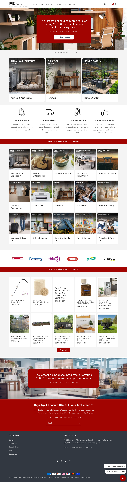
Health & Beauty (106, 206)
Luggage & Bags (18, 238)
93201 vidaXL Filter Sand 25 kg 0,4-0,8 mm (41, 301)
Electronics (38, 206)
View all (63, 350)
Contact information (41, 477)
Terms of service (54, 477)
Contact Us (13, 454)
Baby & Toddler (62, 173)
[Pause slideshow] (77, 52)
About (11, 450)
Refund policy (75, 477)
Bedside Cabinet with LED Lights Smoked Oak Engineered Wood (85, 301)
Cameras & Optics (107, 173)
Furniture (52, 98)
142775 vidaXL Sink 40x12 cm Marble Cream (84, 338)
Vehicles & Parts (106, 238)
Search (11, 440)
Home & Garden (91, 98)
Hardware (81, 206)
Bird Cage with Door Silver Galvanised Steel (19, 337)
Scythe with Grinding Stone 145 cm (18, 301)
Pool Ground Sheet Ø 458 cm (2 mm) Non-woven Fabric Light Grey (62, 293)
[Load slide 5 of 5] (66, 52)
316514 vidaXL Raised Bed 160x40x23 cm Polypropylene (40, 338)
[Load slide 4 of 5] (64, 52)
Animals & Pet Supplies (21, 98)
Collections (13, 443)
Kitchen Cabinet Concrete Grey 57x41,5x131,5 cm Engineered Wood (105, 302)
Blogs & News (14, 447)
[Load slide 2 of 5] (58, 52)
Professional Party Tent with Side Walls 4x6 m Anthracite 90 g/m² (63, 338)
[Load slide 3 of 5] (61, 52)
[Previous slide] (50, 52)
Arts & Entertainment (39, 174)
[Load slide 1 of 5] (55, 52)
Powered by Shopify (28, 477)
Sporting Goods (62, 238)
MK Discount (18, 477)
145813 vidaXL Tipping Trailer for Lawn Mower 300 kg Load (107, 338)
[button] (50, 4)
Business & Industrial (82, 174)
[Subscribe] (79, 423)
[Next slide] (72, 52)
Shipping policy (85, 477)
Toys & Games (83, 238)
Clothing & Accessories (16, 207)
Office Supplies (40, 238)
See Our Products (63, 37)
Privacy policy (65, 477)
